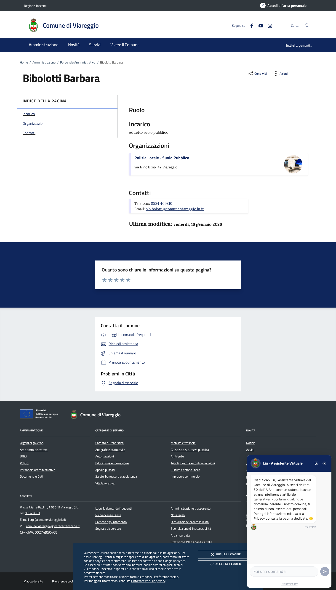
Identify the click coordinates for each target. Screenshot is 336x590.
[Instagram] (268, 25)
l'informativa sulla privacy (148, 580)
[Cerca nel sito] (307, 25)
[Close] (324, 463)
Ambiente (177, 456)
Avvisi (250, 449)
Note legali (178, 515)
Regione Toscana (35, 5)
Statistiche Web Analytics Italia (191, 542)
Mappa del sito (33, 581)
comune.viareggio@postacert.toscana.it (53, 526)
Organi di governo (31, 442)
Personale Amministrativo (77, 62)
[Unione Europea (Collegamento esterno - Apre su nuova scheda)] (40, 414)
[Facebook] (249, 25)
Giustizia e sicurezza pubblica (190, 449)
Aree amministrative (34, 449)
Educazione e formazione (112, 463)
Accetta (229, 564)
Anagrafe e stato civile (110, 449)
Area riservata (180, 535)
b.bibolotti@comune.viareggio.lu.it (175, 209)
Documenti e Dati (31, 476)
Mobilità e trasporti (183, 442)
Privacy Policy (289, 583)
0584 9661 (32, 513)
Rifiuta (228, 554)
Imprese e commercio (185, 476)
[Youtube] (259, 25)
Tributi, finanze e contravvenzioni (193, 463)
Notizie (250, 442)
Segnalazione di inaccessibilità (191, 528)
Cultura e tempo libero (185, 469)
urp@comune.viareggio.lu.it (47, 519)
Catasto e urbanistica (109, 442)
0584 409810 (161, 203)
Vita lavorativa (105, 483)
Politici (24, 463)
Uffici (23, 456)
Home (24, 62)
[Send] (324, 571)
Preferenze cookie (166, 576)
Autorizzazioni (104, 456)
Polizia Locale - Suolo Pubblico (161, 158)
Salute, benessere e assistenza (116, 476)
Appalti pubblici (105, 469)
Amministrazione (44, 62)
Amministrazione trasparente (191, 508)
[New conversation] (316, 463)
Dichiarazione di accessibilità (190, 521)
